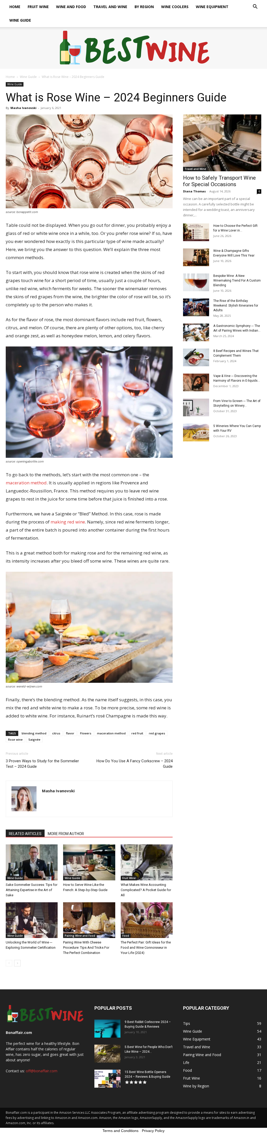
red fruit (137, 733)
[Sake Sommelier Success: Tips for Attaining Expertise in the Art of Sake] (32, 862)
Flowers (85, 733)
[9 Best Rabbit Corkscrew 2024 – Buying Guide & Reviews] (107, 1029)
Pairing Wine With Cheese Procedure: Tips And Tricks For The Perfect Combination (86, 947)
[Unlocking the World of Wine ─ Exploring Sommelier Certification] (32, 920)
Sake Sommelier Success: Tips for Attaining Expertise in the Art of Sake (31, 890)
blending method (34, 733)
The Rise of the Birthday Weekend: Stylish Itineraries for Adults (235, 305)
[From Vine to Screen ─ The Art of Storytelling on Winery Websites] (196, 408)
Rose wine (15, 739)
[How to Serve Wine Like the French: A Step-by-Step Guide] (89, 862)
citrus (56, 733)
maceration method (26, 483)
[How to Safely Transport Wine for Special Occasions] (222, 142)
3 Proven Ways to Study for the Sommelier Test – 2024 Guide (42, 764)
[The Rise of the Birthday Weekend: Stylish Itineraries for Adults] (196, 307)
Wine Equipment (212, 6)
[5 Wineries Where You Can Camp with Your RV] (196, 433)
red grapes (157, 733)
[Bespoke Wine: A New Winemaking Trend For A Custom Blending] (196, 282)
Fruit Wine (38, 6)
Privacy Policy (153, 1131)
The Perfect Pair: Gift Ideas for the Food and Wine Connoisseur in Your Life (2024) (146, 947)
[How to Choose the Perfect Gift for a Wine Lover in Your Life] (196, 232)
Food (125, 935)
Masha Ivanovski (23, 108)
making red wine (68, 522)
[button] (255, 7)
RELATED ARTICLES (25, 834)
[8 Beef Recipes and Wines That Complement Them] (196, 358)
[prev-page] (9, 963)
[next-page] (17, 963)
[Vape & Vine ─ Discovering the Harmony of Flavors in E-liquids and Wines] (196, 383)
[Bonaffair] (133, 48)
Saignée (34, 739)
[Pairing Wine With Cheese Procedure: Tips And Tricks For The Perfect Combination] (89, 920)
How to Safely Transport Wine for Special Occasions (219, 181)
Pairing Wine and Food (80, 935)
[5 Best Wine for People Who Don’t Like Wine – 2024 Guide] (107, 1054)
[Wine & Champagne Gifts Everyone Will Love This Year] (196, 257)
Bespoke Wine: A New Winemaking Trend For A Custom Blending (237, 280)
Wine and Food (71, 6)
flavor (70, 733)
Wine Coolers (175, 6)
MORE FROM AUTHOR (66, 834)
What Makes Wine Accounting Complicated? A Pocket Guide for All (146, 890)
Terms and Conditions (120, 1131)
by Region (144, 6)
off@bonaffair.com (41, 1070)
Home (14, 6)
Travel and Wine (110, 6)
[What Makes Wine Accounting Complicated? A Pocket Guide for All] (147, 862)
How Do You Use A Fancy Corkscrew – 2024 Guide (134, 764)
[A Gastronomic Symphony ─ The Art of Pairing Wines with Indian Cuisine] (196, 333)
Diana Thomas (194, 191)
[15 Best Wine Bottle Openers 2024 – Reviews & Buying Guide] (107, 1079)
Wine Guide (20, 20)
